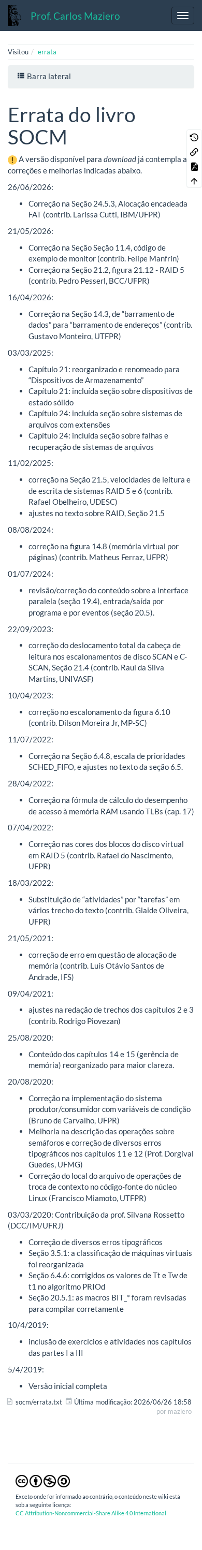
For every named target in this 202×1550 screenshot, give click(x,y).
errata (47, 52)
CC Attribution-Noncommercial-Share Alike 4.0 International (91, 1513)
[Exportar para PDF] (194, 165)
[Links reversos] (194, 151)
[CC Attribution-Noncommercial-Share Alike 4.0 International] (43, 1480)
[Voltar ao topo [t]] (194, 180)
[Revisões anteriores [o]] (194, 136)
